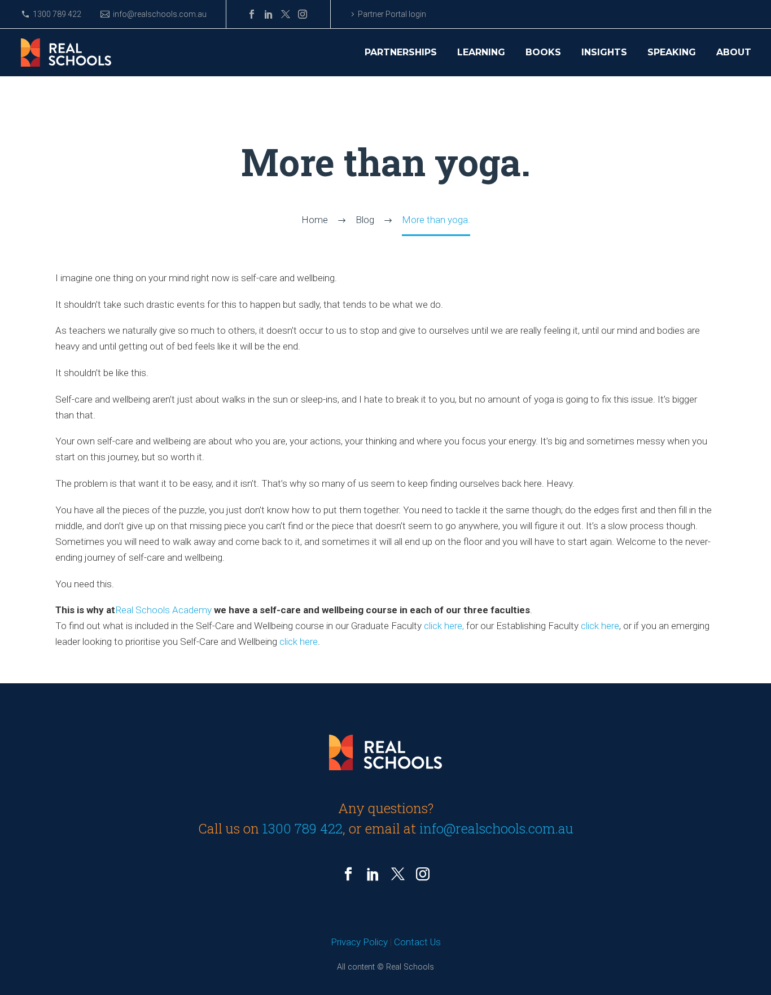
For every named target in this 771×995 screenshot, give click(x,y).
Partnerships (401, 52)
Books (543, 52)
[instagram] (423, 874)
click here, (444, 625)
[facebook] (348, 874)
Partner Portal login (392, 14)
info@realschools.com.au (160, 14)
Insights (604, 52)
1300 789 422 (57, 14)
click (289, 641)
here (309, 641)
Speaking (671, 52)
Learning (481, 52)
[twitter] (398, 874)
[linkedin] (373, 874)
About (733, 52)
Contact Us (417, 942)
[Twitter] (285, 14)
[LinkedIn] (268, 14)
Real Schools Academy (164, 610)
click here (600, 625)
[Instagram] (302, 14)
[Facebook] (251, 14)
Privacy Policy (359, 942)
